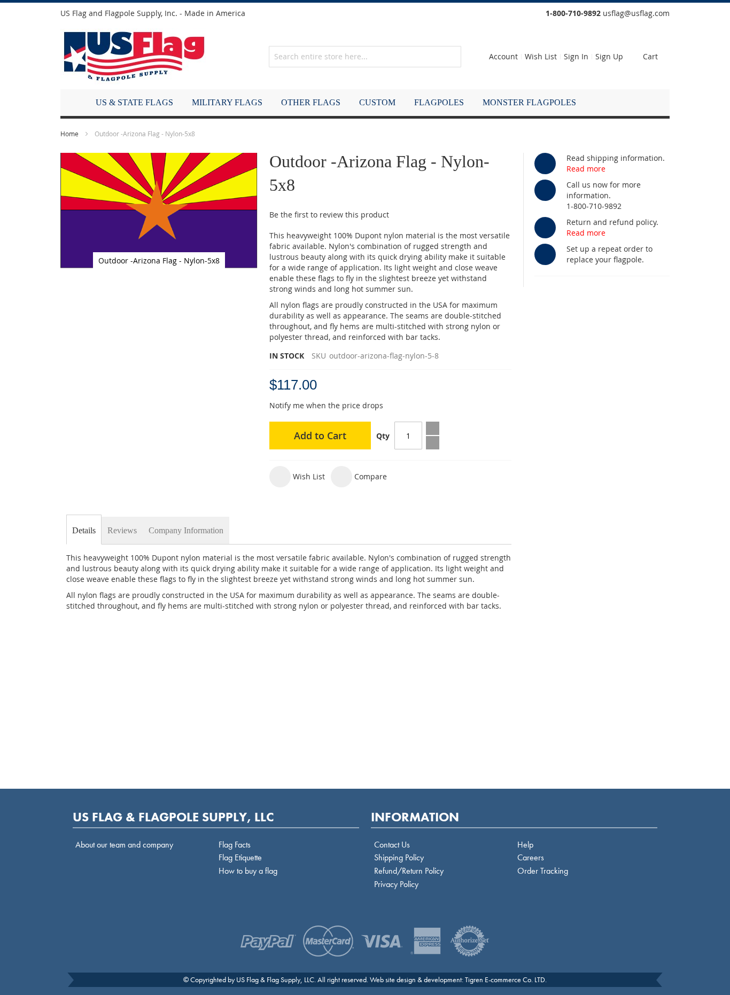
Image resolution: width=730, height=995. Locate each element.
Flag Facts (235, 844)
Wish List (541, 56)
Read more (585, 169)
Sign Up (609, 56)
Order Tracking (542, 870)
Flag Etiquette (240, 857)
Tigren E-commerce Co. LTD (505, 979)
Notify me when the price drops (326, 405)
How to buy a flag (248, 870)
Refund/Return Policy (409, 870)
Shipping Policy (399, 857)
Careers (530, 857)
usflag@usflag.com (636, 13)
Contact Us (392, 844)
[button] (297, 476)
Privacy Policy (396, 884)
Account (503, 56)
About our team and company (124, 844)
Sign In (576, 56)
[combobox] (365, 56)
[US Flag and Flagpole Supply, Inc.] (134, 56)
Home (69, 133)
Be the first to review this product (329, 214)
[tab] (84, 531)
